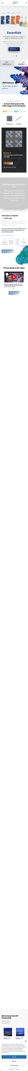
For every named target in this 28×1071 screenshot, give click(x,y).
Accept (14, 1057)
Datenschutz (11, 1069)
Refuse (14, 1061)
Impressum (17, 1069)
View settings (14, 1065)
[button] (25, 1041)
